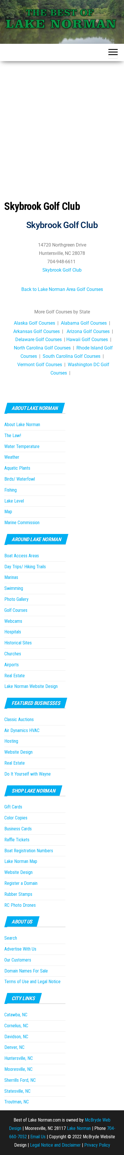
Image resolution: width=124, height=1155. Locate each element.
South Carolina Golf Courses (71, 356)
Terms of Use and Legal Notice (32, 981)
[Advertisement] (62, 126)
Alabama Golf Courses (84, 323)
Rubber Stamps (18, 894)
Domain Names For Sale (26, 971)
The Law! (12, 435)
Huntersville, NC (18, 1058)
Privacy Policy (97, 1145)
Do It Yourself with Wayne (27, 774)
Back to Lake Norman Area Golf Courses (62, 289)
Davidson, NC (16, 1036)
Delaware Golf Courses (38, 339)
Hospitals (12, 632)
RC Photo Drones (20, 905)
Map (8, 511)
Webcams (13, 621)
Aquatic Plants (17, 468)
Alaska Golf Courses (34, 323)
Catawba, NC (15, 1014)
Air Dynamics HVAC (22, 730)
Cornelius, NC (16, 1025)
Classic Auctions (19, 719)
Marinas (11, 577)
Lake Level (14, 501)
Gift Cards (13, 807)
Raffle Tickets (16, 839)
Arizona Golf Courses (88, 331)
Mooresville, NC (18, 1069)
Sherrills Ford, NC (20, 1080)
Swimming (13, 588)
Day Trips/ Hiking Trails (25, 566)
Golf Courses (15, 610)
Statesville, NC (17, 1091)
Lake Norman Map (20, 861)
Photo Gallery (16, 599)
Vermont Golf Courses (39, 364)
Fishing (10, 490)
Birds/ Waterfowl (19, 479)
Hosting (11, 741)
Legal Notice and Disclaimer (55, 1145)
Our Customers (17, 960)
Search (10, 938)
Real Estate (14, 675)
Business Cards (18, 829)
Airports (11, 664)
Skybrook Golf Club (62, 270)
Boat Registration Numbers (28, 850)
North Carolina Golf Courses (42, 348)
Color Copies (15, 818)
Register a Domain (20, 883)
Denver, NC (14, 1047)
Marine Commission (22, 522)
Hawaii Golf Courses (87, 339)
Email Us (38, 1136)
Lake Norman (79, 1128)
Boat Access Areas (21, 555)
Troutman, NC (16, 1102)
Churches (12, 653)
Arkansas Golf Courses (36, 331)
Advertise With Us (20, 949)
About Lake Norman (22, 424)
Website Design (18, 752)
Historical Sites (18, 643)
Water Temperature (22, 446)
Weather (11, 457)
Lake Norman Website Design (31, 686)
